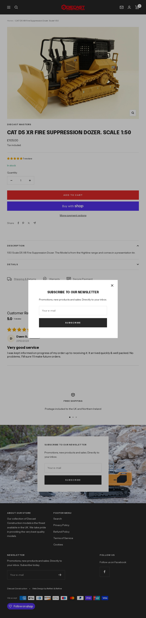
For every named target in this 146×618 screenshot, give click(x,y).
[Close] (112, 285)
